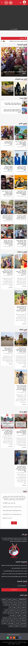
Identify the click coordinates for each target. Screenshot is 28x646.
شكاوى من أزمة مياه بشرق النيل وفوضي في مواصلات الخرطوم (21, 217)
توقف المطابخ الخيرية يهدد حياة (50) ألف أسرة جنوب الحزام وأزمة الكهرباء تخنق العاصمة (21, 242)
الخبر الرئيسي (24, 607)
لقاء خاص (17, 623)
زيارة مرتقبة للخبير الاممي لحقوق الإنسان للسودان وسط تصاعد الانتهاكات (21, 192)
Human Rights (22, 599)
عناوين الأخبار (24, 620)
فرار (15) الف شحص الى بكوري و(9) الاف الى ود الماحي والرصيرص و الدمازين (21, 308)
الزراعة (18, 607)
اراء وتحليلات (24, 604)
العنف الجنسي (23, 612)
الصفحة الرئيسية (23, 610)
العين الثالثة (17, 612)
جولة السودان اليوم (23, 618)
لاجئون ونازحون (23, 623)
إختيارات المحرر (19, 602)
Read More (24, 286)
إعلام (14, 602)
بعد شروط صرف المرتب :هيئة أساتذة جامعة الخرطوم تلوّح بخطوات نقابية (21, 350)
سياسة (10, 618)
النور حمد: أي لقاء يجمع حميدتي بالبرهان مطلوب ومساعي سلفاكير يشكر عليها (7, 192)
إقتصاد (10, 602)
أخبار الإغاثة (4, 599)
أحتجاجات (9, 599)
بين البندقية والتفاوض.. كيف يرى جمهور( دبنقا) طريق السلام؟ (21, 432)
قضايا (7, 620)
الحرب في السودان (7, 604)
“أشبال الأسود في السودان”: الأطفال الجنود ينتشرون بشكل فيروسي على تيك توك (21, 468)
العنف (6, 610)
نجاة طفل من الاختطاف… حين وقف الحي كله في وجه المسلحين (21, 272)
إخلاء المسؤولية (10, 635)
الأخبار (19, 604)
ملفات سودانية (23, 626)
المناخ (12, 612)
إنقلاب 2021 (5, 602)
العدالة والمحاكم (12, 610)
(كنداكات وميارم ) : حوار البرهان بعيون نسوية (8, 143)
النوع (8, 612)
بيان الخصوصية (17, 635)
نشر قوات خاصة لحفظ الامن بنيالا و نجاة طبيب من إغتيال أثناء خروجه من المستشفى (7, 217)
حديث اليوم (16, 618)
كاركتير (3, 620)
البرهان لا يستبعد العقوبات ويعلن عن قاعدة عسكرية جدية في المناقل (8, 168)
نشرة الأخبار (17, 626)
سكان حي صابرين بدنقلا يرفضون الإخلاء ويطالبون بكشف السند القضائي (20, 143)
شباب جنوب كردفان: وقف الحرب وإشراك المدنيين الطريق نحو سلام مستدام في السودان (8, 242)
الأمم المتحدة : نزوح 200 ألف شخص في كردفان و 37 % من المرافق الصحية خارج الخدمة (21, 388)
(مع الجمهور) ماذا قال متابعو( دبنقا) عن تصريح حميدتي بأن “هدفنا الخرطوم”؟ (7, 432)
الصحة (10, 607)
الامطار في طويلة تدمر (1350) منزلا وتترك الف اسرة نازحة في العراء (11, 118)
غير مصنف (18, 620)
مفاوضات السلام (11, 623)
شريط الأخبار (5, 618)
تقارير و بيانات (12, 615)
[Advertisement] (14, 14)
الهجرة (5, 612)
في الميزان (12, 620)
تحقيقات (24, 615)
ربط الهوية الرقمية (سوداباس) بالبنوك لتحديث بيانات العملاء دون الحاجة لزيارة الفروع (12, 104)
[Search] (2, 2)
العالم (17, 610)
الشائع (14, 607)
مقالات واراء (4, 623)
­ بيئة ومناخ (15, 599)
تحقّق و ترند (19, 615)
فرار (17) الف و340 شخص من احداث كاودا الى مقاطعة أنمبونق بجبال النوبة (7, 272)
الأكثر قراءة (14, 604)
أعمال (25, 602)
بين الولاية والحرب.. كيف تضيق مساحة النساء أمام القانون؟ (22, 88)
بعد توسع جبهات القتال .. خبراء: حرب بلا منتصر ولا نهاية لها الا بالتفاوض (8, 88)
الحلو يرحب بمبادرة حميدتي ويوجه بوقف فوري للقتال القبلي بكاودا (14, 72)
